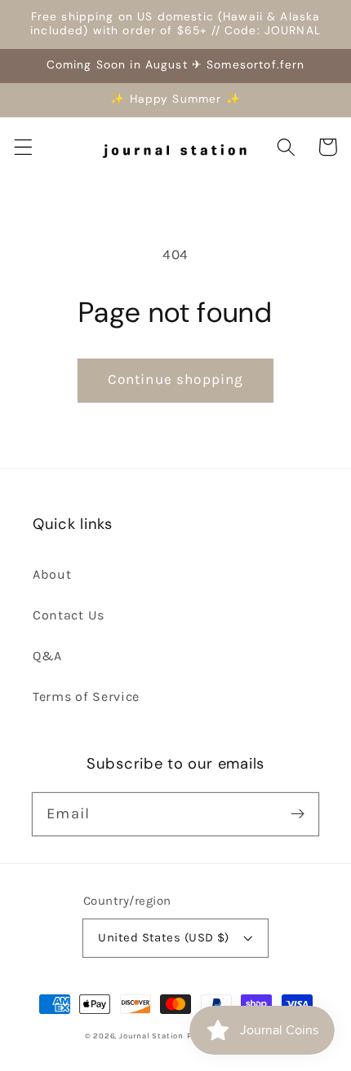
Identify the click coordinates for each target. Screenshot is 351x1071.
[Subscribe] (297, 814)
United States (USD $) (163, 937)
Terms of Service (86, 696)
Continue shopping (176, 379)
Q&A (47, 655)
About (52, 574)
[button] (23, 147)
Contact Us (68, 615)
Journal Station (151, 1035)
